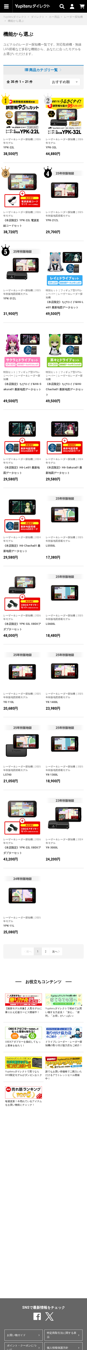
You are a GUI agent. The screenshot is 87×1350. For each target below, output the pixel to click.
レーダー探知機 (73, 16)
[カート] (82, 6)
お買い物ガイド (16, 1335)
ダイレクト (37, 16)
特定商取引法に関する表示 (61, 1335)
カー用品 (54, 16)
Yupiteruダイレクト (15, 16)
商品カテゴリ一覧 (43, 70)
